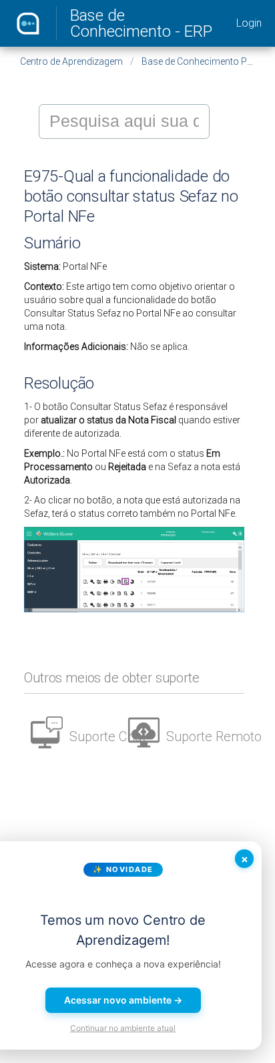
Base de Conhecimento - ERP (141, 23)
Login (249, 23)
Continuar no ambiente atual (123, 1028)
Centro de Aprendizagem (71, 61)
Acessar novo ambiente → (123, 1000)
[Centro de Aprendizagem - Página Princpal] (28, 23)
